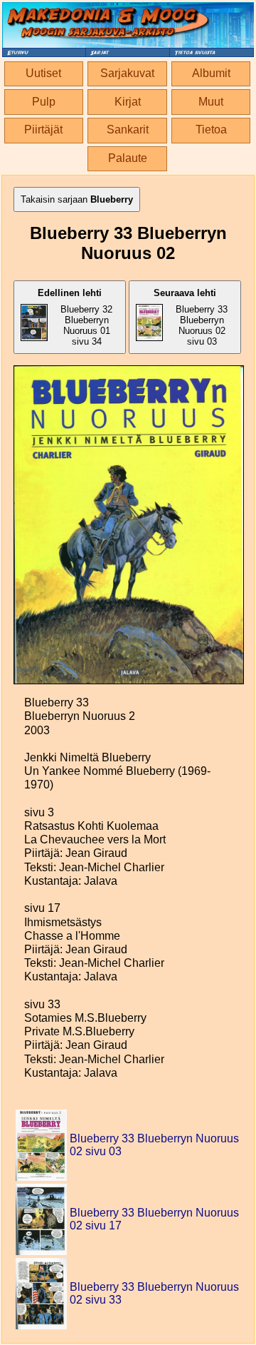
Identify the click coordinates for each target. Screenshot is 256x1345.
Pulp (43, 102)
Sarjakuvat (127, 73)
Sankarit (128, 129)
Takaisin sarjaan (77, 199)
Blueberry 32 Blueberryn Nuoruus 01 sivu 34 (75, 317)
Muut (210, 102)
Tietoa (211, 129)
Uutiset (43, 73)
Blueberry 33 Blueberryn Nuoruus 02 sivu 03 (191, 317)
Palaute (127, 158)
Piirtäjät (43, 129)
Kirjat (127, 102)
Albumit (211, 73)
